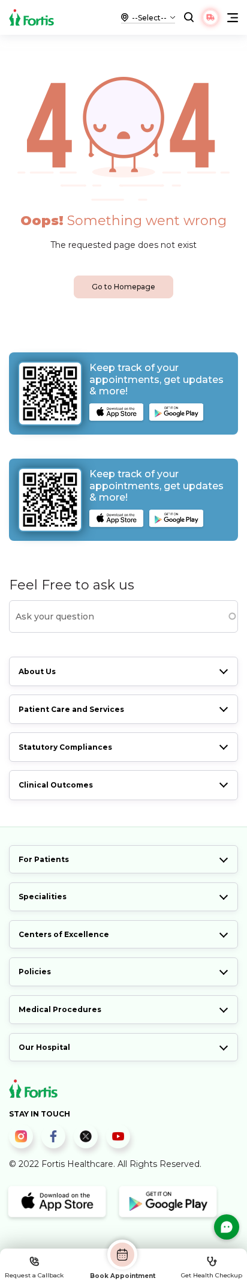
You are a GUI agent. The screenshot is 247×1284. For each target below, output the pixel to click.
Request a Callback (34, 1275)
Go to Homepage (123, 286)
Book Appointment (122, 1275)
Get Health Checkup (211, 1275)
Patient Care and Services (71, 709)
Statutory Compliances (65, 747)
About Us (37, 671)
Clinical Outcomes (56, 784)
